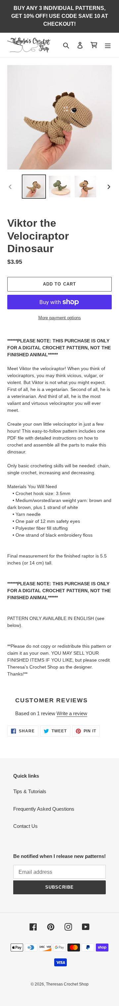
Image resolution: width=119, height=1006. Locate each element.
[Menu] (108, 45)
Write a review (72, 713)
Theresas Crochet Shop (67, 984)
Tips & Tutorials (29, 791)
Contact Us (25, 826)
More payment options (59, 317)
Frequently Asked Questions (43, 809)
